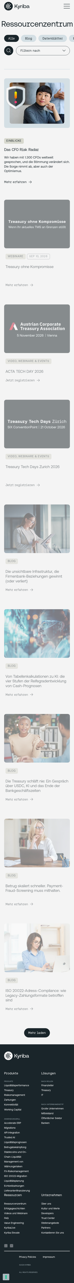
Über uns (46, 1204)
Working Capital (12, 1110)
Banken (45, 1123)
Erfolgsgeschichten (14, 1208)
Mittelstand (47, 1113)
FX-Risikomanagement (16, 1171)
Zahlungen (10, 1100)
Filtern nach (30, 50)
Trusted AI (9, 1137)
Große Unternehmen (52, 1109)
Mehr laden (37, 1033)
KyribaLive (9, 1228)
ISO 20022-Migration (15, 1176)
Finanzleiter (47, 1085)
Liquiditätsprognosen (15, 1142)
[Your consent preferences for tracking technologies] (6, 1277)
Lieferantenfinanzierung (17, 1191)
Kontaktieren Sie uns (52, 1233)
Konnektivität (11, 1105)
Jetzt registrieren (20, 380)
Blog (28, 38)
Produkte (8, 1081)
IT (42, 1095)
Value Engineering (14, 1223)
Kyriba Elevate (12, 1233)
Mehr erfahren (15, 182)
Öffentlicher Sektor (51, 1118)
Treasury (9, 1090)
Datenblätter (53, 38)
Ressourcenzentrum (15, 1204)
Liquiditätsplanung (14, 1181)
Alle (11, 38)
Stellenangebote (50, 1223)
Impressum (49, 1257)
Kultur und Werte (50, 1208)
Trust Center (48, 1218)
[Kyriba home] (17, 6)
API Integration (12, 1133)
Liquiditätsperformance (16, 1085)
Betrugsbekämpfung (15, 1147)
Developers (47, 1213)
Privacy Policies (27, 1257)
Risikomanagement (14, 1095)
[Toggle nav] (67, 6)
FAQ (6, 1218)
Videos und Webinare (16, 1213)
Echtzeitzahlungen (14, 1186)
